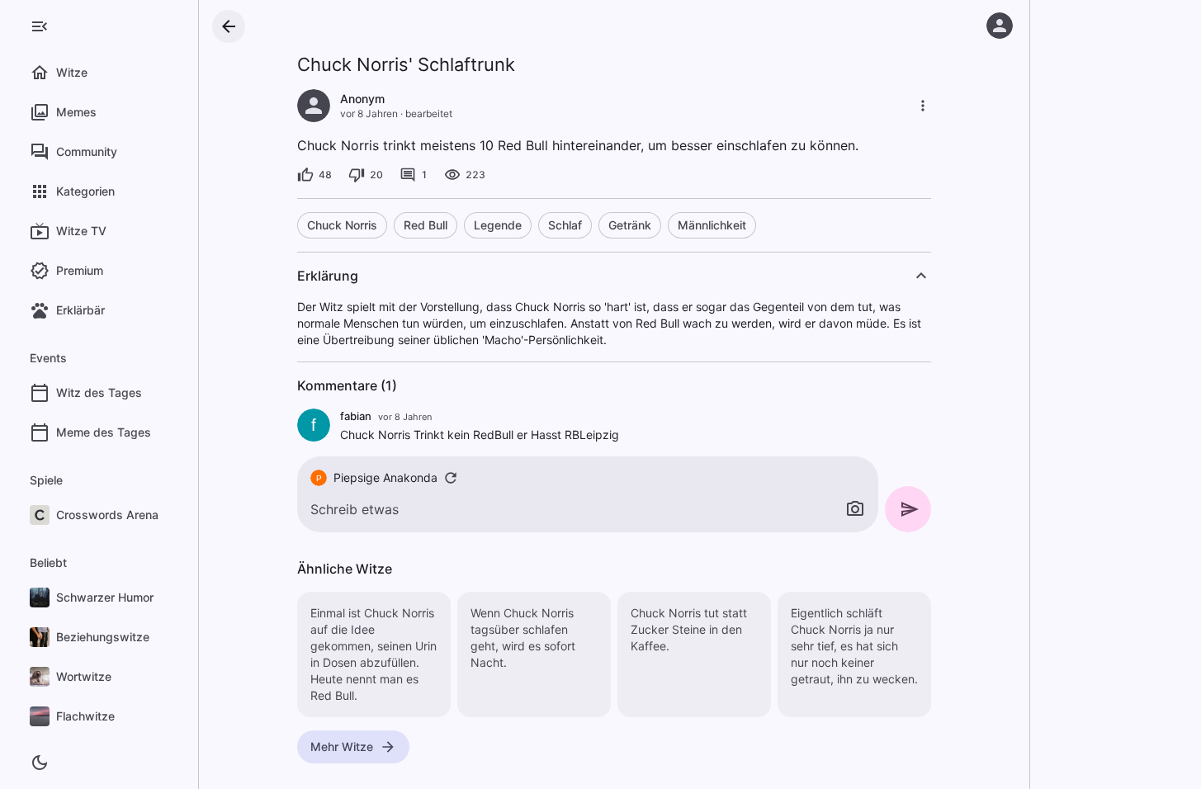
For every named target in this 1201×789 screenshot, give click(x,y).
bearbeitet (428, 113)
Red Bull (425, 225)
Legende (498, 225)
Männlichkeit (712, 225)
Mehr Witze (341, 746)
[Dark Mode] (39, 762)
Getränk (629, 225)
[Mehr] (922, 105)
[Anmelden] (999, 25)
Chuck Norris (342, 225)
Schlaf (565, 225)
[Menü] (39, 26)
